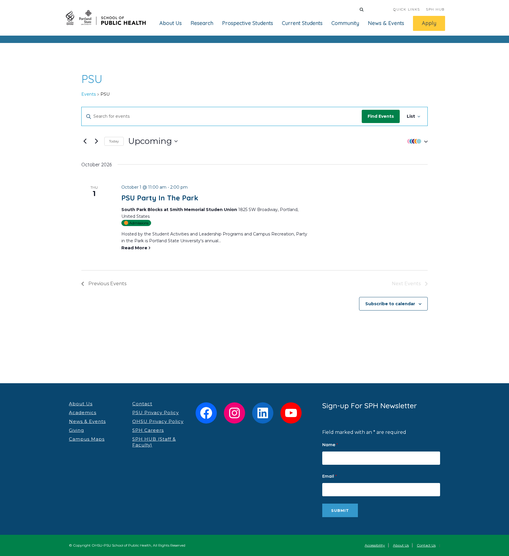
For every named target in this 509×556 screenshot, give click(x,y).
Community (345, 23)
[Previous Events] (84, 141)
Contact (142, 403)
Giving (76, 430)
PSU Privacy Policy (155, 412)
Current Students (302, 23)
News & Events (386, 23)
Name (330, 444)
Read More (134, 247)
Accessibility (375, 545)
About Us (170, 23)
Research (202, 23)
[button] (416, 141)
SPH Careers (148, 430)
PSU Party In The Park (159, 197)
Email (329, 476)
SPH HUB (435, 9)
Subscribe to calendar (390, 303)
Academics (82, 412)
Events (88, 94)
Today (114, 141)
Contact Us (426, 545)
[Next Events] (96, 141)
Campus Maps (87, 439)
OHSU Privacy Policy (158, 421)
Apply (429, 23)
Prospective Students (247, 23)
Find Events (381, 116)
